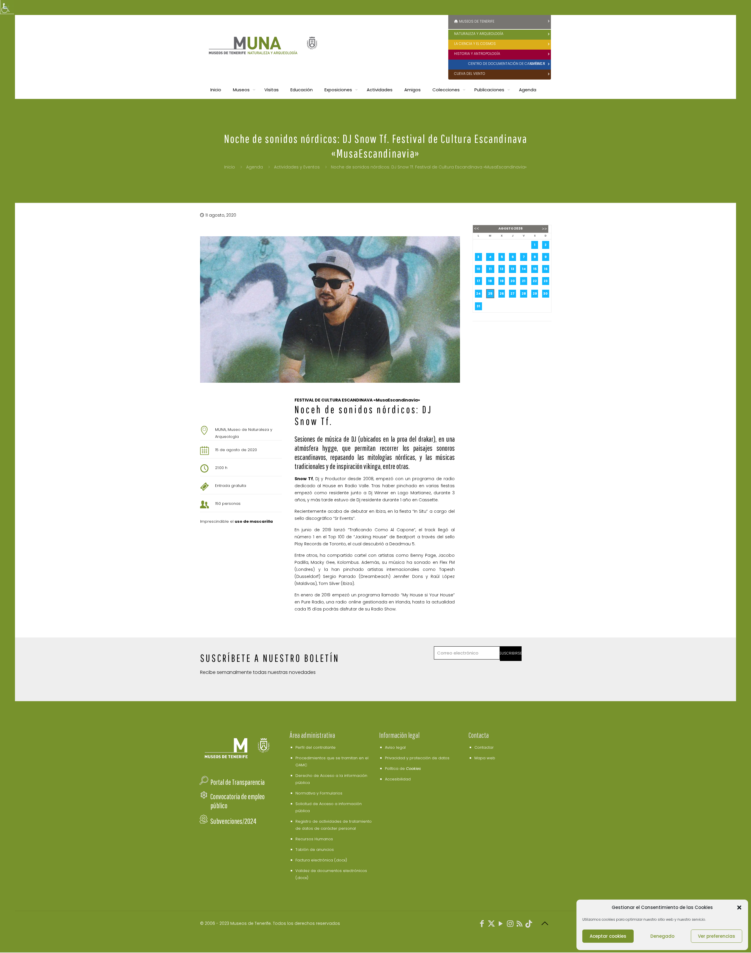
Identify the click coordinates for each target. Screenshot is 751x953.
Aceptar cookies (608, 936)
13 (512, 268)
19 (501, 281)
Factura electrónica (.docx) (321, 860)
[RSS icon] (519, 925)
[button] (739, 907)
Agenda (254, 167)
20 (512, 281)
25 (490, 293)
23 (546, 281)
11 (490, 268)
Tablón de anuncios (314, 849)
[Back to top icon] (545, 923)
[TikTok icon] (529, 925)
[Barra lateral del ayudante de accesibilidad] (7, 7)
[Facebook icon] (482, 925)
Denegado (662, 936)
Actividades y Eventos (297, 167)
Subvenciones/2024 (233, 821)
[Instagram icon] (510, 925)
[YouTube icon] (501, 925)
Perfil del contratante (315, 747)
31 (478, 306)
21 (523, 281)
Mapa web (484, 758)
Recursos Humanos (314, 839)
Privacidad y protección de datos (417, 758)
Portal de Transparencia (237, 782)
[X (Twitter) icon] (491, 925)
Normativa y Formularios (318, 793)
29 (535, 293)
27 (512, 293)
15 (535, 268)
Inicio (229, 167)
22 (535, 281)
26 (502, 293)
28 (524, 293)
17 (478, 281)
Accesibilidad (398, 779)
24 (478, 293)
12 (501, 268)
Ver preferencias (716, 936)
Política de (403, 768)
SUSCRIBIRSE (511, 653)
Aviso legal (395, 747)
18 (490, 281)
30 (545, 293)
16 (545, 268)
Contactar (484, 747)
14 (524, 268)
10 (478, 268)
